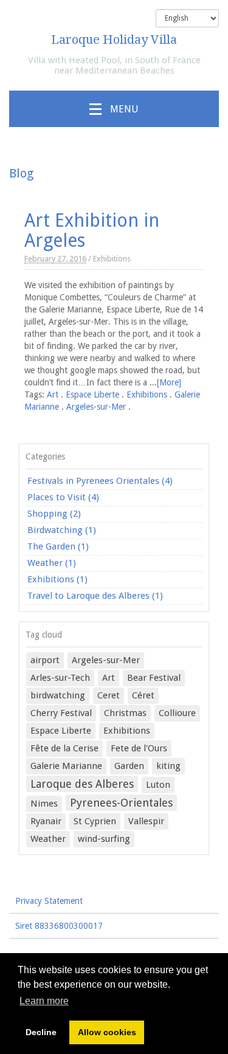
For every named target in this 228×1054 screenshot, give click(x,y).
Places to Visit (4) (63, 497)
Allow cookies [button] (107, 1032)
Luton (158, 784)
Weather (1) (51, 562)
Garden (129, 765)
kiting (168, 765)
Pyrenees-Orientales (121, 802)
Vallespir (146, 821)
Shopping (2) (54, 513)
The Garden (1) (58, 546)
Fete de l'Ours (139, 748)
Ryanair (45, 821)
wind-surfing (104, 838)
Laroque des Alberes (82, 783)
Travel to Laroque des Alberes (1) (95, 595)
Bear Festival (154, 677)
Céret (143, 695)
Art (52, 394)
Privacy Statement (49, 901)
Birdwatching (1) (61, 530)
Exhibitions (112, 258)
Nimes (44, 803)
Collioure (177, 713)
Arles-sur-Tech (60, 677)
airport (45, 660)
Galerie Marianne (66, 765)
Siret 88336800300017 (59, 926)
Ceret (108, 695)
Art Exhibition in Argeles (91, 230)
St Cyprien (95, 821)
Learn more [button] (44, 1001)
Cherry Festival (61, 713)
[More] (169, 382)
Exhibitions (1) (57, 579)
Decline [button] (41, 1032)
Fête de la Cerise (64, 748)
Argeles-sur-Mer (96, 407)
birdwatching (57, 695)
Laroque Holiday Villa (114, 39)
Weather (48, 838)
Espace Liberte (92, 394)
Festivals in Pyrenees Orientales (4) (100, 480)
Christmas (125, 713)
